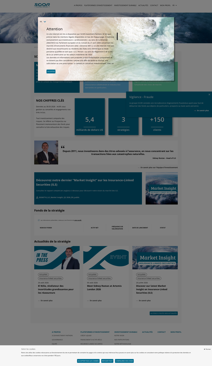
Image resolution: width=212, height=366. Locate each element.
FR (41, 21)
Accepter (51, 71)
